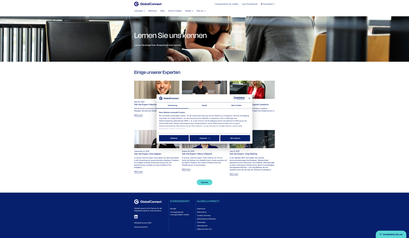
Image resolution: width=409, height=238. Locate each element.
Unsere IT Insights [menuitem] (175, 11)
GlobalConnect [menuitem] (208, 201)
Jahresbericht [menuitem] (202, 226)
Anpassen (203, 138)
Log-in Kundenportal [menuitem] (249, 4)
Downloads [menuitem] (201, 222)
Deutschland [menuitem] (268, 4)
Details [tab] (204, 105)
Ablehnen (173, 138)
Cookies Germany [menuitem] (204, 215)
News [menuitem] (162, 11)
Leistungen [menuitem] (138, 11)
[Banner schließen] (249, 98)
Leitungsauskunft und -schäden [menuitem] (226, 4)
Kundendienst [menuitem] (180, 201)
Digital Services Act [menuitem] (204, 229)
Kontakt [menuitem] (188, 11)
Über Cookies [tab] (236, 105)
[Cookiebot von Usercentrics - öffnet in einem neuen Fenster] (235, 98)
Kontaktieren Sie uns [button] (393, 234)
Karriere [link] (204, 182)
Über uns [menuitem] (200, 11)
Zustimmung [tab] (172, 105)
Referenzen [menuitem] (152, 11)
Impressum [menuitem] (201, 209)
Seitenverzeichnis (141, 227)
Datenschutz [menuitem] (202, 212)
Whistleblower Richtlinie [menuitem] (206, 219)
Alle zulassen (235, 138)
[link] (156, 151)
